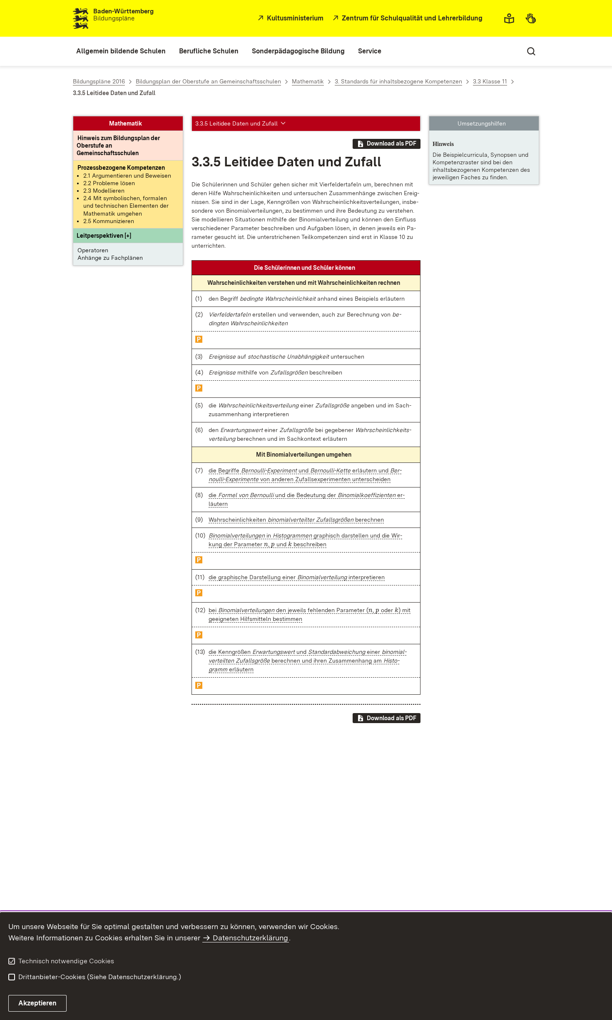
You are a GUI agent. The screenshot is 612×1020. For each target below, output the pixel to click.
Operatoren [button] (92, 250)
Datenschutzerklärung (250, 937)
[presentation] (266, 544)
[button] (104, 236)
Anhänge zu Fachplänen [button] (110, 258)
